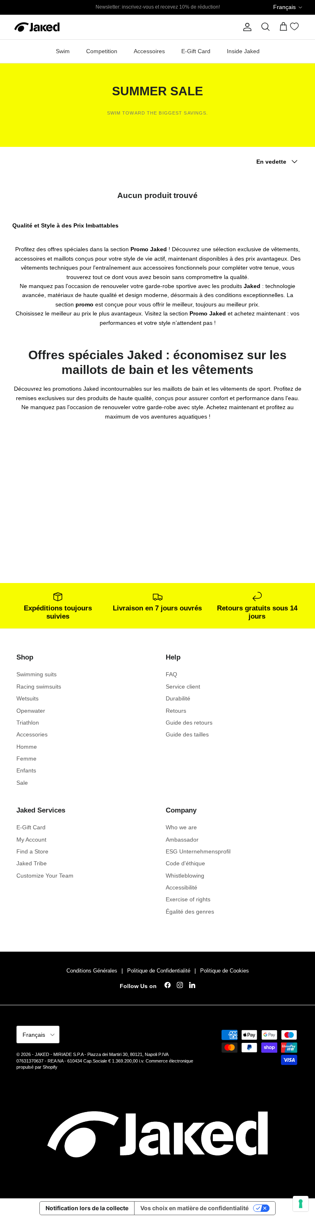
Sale (22, 782)
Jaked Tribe (31, 863)
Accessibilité (181, 887)
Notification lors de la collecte (87, 1207)
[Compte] (245, 27)
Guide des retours (189, 722)
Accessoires (149, 51)
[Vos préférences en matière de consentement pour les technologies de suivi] (300, 1203)
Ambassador (182, 839)
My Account (31, 839)
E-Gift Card (195, 51)
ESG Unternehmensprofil (198, 851)
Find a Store (32, 851)
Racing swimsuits (38, 686)
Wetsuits (27, 698)
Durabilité (178, 698)
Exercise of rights (188, 899)
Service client (183, 686)
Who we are (181, 827)
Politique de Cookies (224, 971)
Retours (176, 710)
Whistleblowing (185, 875)
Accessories (32, 734)
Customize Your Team (44, 875)
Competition (101, 51)
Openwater (30, 710)
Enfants (26, 770)
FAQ (171, 674)
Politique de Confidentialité (158, 971)
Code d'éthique (185, 863)
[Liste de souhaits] (295, 28)
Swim (63, 51)
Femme (26, 758)
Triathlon (27, 722)
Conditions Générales (91, 971)
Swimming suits (36, 674)
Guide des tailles (187, 734)
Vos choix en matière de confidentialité (194, 1207)
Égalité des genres (190, 911)
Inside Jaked (243, 51)
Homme (26, 746)
